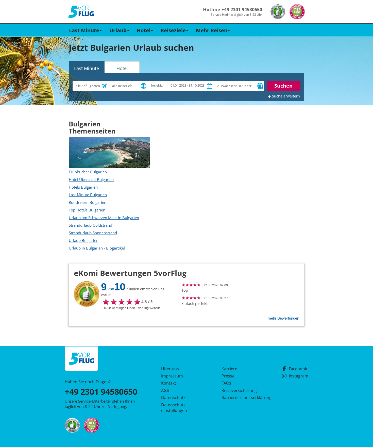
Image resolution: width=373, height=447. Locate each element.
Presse (228, 376)
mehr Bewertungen (283, 318)
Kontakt (168, 383)
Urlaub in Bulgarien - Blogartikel (97, 248)
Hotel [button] (143, 30)
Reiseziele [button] (173, 30)
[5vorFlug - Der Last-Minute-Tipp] (81, 12)
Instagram (298, 376)
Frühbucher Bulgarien (88, 171)
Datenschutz (173, 397)
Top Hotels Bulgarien (87, 209)
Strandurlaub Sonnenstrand (93, 232)
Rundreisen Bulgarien (87, 202)
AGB (165, 390)
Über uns (170, 369)
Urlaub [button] (118, 30)
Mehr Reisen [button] (211, 30)
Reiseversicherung (239, 390)
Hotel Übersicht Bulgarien (91, 179)
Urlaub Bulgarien (83, 240)
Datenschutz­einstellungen (174, 407)
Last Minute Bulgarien (88, 194)
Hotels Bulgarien (83, 187)
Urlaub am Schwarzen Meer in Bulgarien (104, 217)
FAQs (226, 383)
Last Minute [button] (84, 30)
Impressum (172, 376)
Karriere (229, 369)
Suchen (283, 85)
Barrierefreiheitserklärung (241, 397)
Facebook (298, 369)
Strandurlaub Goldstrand (90, 225)
